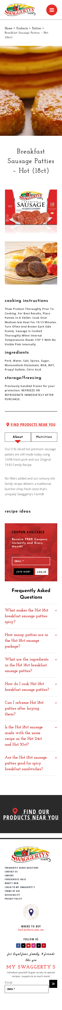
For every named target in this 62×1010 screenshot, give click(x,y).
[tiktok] (38, 945)
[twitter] (23, 945)
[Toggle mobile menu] (51, 9)
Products (22, 28)
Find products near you (32, 424)
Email (15, 554)
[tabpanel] (31, 471)
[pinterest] (43, 945)
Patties (36, 28)
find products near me (31, 929)
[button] (31, 616)
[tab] (18, 437)
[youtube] (28, 945)
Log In (41, 571)
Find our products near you (31, 814)
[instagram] (33, 945)
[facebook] (18, 945)
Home (9, 28)
